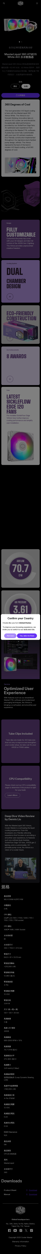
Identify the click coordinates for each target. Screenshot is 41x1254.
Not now (10, 636)
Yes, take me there (27, 636)
